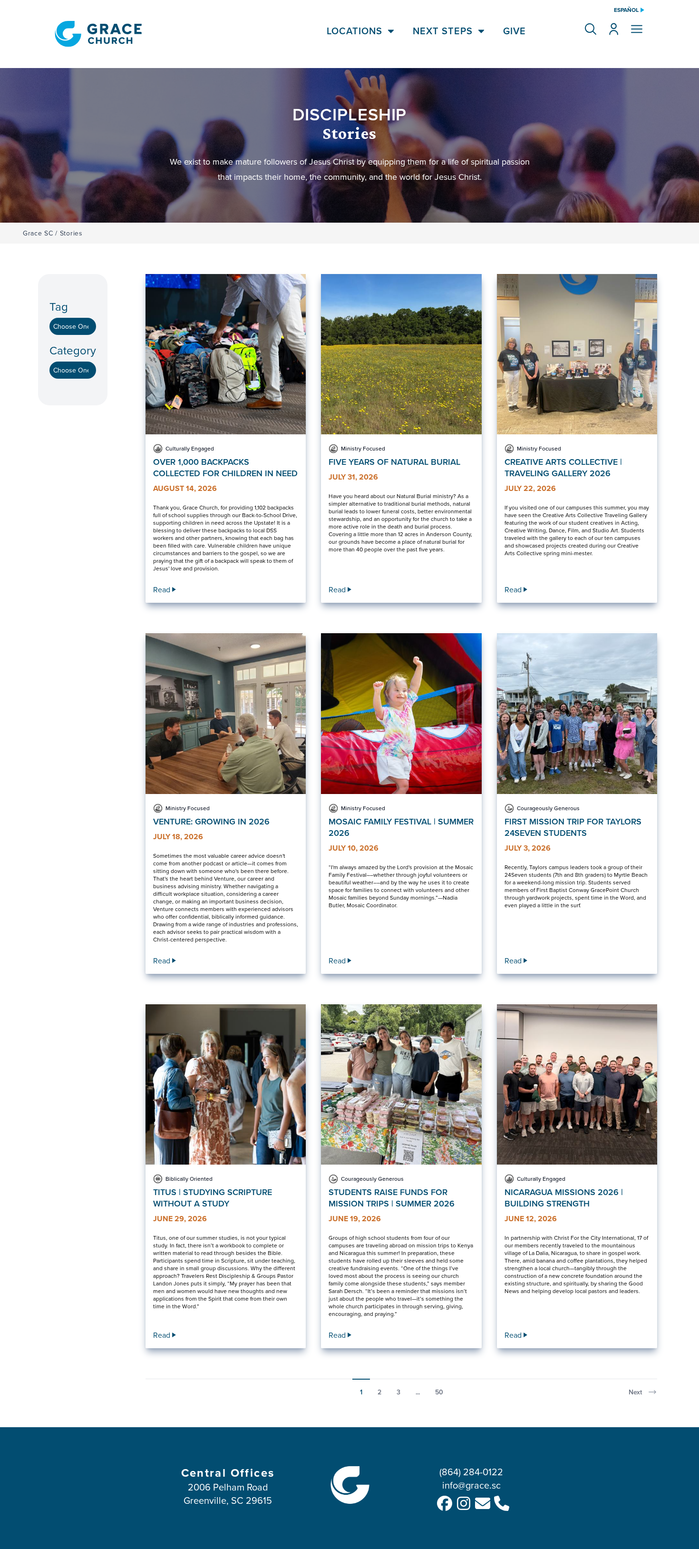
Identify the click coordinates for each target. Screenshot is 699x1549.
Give (514, 31)
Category (72, 350)
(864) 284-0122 (471, 1472)
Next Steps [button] (443, 31)
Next (635, 1392)
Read (161, 589)
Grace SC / (40, 233)
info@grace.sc (471, 1485)
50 (439, 1392)
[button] (590, 29)
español (626, 10)
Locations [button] (354, 31)
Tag (58, 306)
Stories (71, 233)
